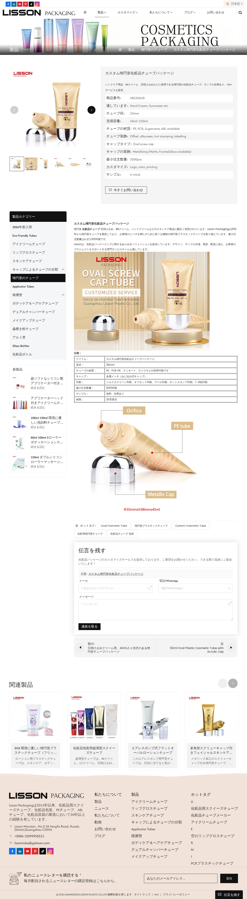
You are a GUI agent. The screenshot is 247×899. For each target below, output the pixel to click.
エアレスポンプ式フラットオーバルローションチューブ (153, 750)
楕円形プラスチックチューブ (151, 526)
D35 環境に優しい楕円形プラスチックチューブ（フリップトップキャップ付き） (35, 750)
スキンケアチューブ (27, 261)
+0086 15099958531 (29, 836)
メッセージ (86, 596)
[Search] (240, 12)
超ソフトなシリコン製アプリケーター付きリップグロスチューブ (47, 381)
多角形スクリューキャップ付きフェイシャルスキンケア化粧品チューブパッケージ (211, 750)
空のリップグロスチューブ (212, 835)
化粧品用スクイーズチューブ (214, 808)
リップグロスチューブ (28, 252)
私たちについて (160, 12)
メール (83, 581)
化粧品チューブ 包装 (122, 534)
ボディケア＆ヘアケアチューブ (35, 303)
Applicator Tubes (23, 286)
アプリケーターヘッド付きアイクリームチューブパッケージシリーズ (47, 400)
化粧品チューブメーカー (211, 815)
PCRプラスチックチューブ (212, 863)
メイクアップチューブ (28, 320)
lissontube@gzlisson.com (32, 843)
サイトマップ (142, 894)
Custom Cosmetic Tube (190, 526)
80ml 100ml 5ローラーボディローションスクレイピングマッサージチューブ (47, 440)
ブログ (188, 12)
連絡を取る (89, 626)
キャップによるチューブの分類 (35, 269)
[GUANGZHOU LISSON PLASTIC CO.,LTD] (22, 12)
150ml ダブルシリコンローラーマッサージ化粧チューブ (47, 459)
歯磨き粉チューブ (25, 329)
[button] (91, 110)
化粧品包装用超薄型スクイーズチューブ (94, 750)
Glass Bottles (20, 346)
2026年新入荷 (22, 227)
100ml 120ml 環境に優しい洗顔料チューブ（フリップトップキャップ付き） (47, 420)
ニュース (101, 808)
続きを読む (38, 388)
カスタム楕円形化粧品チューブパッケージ (115, 574)
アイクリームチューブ (28, 244)
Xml (156, 894)
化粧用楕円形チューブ (90, 534)
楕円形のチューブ (154, 49)
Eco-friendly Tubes (24, 235)
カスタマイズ (126, 12)
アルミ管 (18, 337)
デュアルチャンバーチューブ (33, 312)
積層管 (17, 295)
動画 (98, 822)
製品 (100, 12)
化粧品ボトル (22, 354)
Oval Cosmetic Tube (114, 526)
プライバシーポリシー (176, 894)
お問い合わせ (215, 12)
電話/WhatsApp (168, 581)
